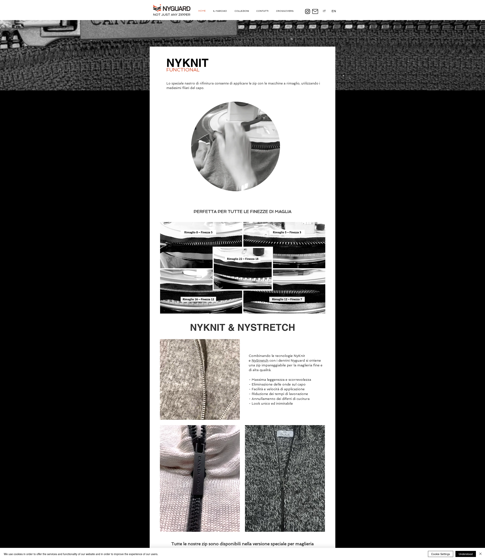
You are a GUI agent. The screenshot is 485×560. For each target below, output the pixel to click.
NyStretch (260, 360)
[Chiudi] (480, 554)
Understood (466, 554)
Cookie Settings (440, 554)
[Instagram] (307, 11)
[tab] (245, 10)
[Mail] (315, 11)
